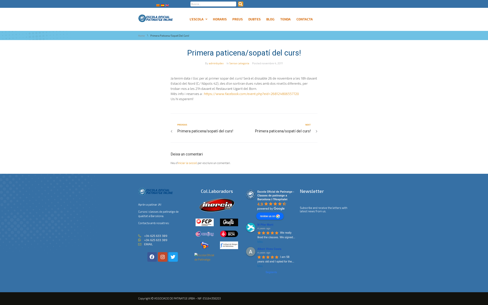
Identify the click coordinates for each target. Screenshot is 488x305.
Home (141, 35)
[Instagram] (162, 257)
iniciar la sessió (187, 163)
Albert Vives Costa (269, 249)
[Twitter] (173, 257)
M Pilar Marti (265, 224)
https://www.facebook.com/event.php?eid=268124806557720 (251, 94)
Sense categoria (239, 63)
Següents (271, 272)
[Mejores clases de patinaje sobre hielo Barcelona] (204, 259)
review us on (267, 216)
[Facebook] (152, 257)
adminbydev (216, 63)
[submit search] (240, 4)
